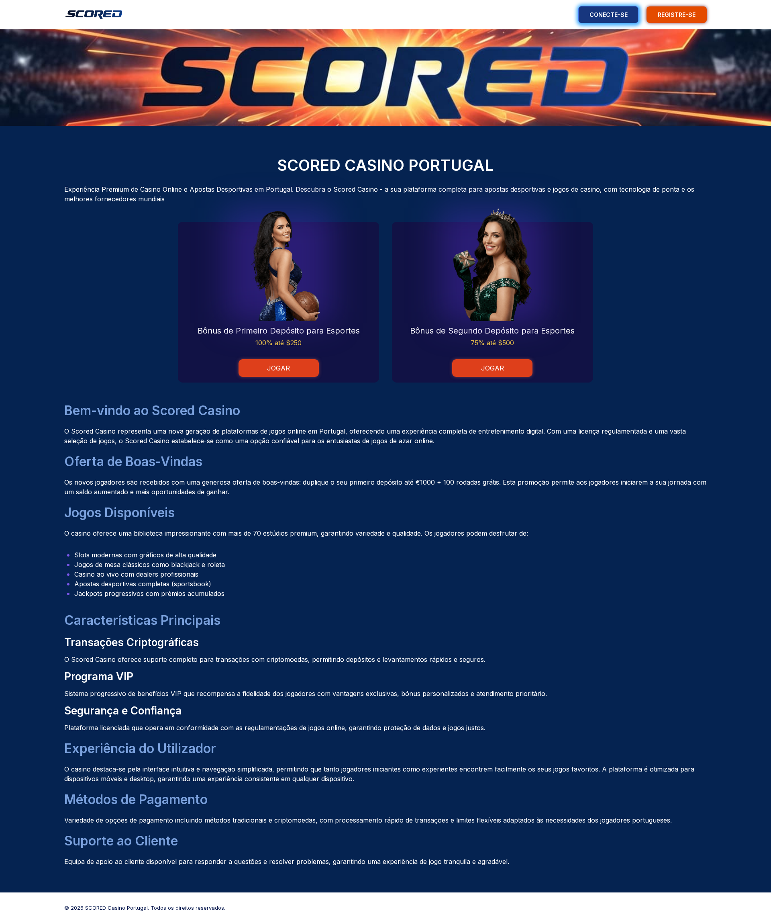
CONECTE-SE (608, 14)
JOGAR (278, 368)
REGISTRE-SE (677, 14)
